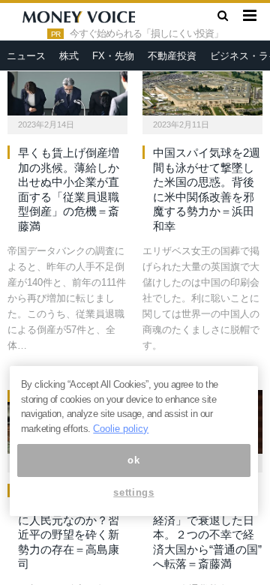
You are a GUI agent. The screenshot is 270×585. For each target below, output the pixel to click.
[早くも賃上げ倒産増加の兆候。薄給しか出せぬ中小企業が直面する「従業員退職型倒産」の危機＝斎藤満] (68, 84)
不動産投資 (172, 56)
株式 (69, 56)
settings (133, 492)
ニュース (26, 56)
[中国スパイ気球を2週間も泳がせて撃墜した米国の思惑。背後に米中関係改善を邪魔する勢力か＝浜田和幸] (202, 84)
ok (134, 460)
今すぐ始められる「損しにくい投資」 (146, 33)
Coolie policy (120, 428)
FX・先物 (113, 56)
